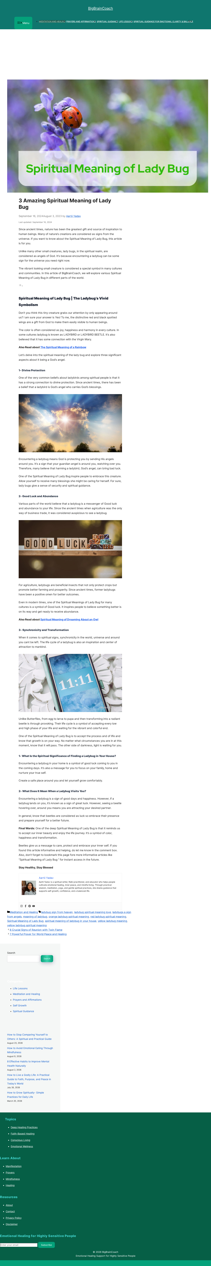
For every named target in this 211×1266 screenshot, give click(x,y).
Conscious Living (20, 1140)
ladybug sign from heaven (57, 912)
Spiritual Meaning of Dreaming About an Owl (69, 619)
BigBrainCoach (100, 8)
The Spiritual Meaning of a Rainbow (63, 347)
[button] (190, 21)
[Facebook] (25, 906)
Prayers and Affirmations (81, 21)
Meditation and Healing (52, 21)
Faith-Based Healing (22, 1133)
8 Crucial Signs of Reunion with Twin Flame (36, 929)
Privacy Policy (14, 1217)
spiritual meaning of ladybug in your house (70, 920)
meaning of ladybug (35, 916)
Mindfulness (13, 1178)
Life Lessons (126, 21)
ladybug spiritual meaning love (92, 912)
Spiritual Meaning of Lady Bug (25, 920)
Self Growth (20, 1005)
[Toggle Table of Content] (21, 285)
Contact (10, 1211)
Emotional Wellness (22, 1146)
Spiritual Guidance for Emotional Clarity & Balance (163, 21)
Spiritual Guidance (107, 21)
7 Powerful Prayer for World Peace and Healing (38, 934)
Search (11, 952)
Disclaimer (12, 1224)
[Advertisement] (105, 51)
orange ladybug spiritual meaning (69, 916)
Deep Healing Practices (24, 1127)
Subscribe (46, 1244)
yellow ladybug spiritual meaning (27, 925)
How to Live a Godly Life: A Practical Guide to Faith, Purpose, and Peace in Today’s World (29, 1079)
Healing (10, 1185)
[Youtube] (33, 906)
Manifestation (14, 1166)
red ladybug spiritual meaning (108, 916)
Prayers (10, 1172)
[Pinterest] (29, 906)
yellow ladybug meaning (112, 920)
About (9, 1205)
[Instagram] (21, 906)
